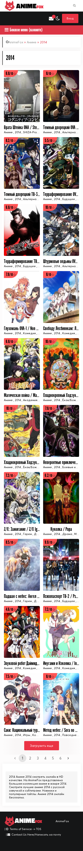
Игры (26, 735)
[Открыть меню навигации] (7, 18)
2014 (18, 132)
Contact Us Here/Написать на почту (36, 834)
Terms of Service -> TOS (25, 829)
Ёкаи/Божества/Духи (38, 467)
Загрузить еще (41, 746)
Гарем (27, 534)
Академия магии (34, 400)
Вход (70, 18)
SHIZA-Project (32, 132)
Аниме (31, 42)
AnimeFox (15, 42)
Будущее (68, 199)
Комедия (29, 333)
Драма (67, 534)
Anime (29, 6)
